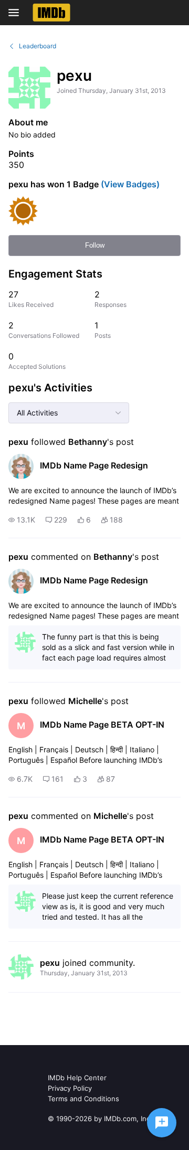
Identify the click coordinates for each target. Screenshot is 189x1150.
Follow (94, 245)
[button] (21, 520)
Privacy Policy (70, 1088)
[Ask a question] (161, 1122)
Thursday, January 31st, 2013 (84, 973)
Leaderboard (37, 46)
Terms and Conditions (83, 1098)
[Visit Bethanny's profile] (21, 466)
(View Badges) (129, 184)
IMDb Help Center (77, 1077)
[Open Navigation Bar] (16, 12)
